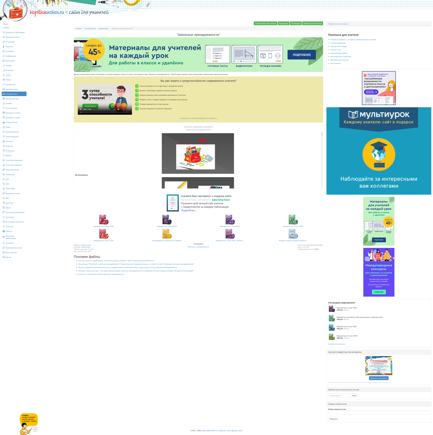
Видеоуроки (283, 23)
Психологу (9, 226)
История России (11, 122)
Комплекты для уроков (339, 53)
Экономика (10, 217)
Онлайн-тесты (336, 49)
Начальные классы (13, 37)
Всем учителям (11, 252)
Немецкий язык (11, 94)
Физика (8, 79)
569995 (316, 249)
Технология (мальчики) (14, 160)
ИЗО (7, 179)
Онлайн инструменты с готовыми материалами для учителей (353, 39)
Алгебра (9, 65)
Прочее (8, 257)
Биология (9, 46)
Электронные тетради (339, 46)
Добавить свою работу (379, 378)
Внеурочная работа (13, 193)
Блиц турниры (336, 63)
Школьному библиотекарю (11, 237)
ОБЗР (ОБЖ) (10, 188)
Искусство (9, 146)
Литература (10, 151)
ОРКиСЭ (9, 231)
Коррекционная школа (14, 248)
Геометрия (10, 70)
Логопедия (10, 243)
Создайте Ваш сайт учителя (265, 23)
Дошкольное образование (15, 32)
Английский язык (12, 89)
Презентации (103, 28)
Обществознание (12, 136)
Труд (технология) (12, 169)
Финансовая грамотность (15, 222)
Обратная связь (224, 430)
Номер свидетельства (337, 409)
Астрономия (10, 42)
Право (8, 127)
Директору (9, 203)
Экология (9, 141)
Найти (354, 395)
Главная (6, 27)
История (9, 103)
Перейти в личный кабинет (338, 24)
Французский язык (12, 98)
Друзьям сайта (237, 430)
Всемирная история (13, 113)
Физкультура (10, 174)
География (10, 51)
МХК (7, 184)
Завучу (8, 207)
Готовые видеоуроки (338, 43)
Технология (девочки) (14, 165)
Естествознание (11, 108)
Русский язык (10, 84)
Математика (10, 61)
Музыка (8, 155)
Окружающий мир (12, 132)
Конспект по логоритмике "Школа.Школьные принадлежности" (101, 274)
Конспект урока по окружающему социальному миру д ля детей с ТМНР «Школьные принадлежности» (116, 260)
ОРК (7, 198)
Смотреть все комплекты (336, 344)
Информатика (11, 56)
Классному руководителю (15, 212)
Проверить (334, 419)
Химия (8, 75)
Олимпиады (295, 23)
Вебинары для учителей (313, 23)
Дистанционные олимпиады (341, 56)
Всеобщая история (13, 117)
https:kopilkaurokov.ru (209, 430)
